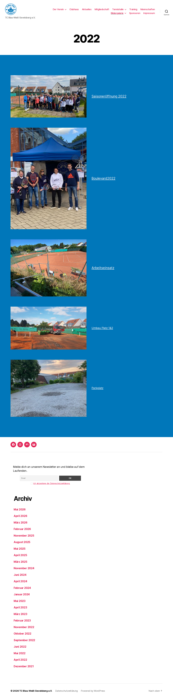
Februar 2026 (22, 529)
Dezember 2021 (24, 666)
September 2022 (24, 640)
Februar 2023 (22, 620)
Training (133, 9)
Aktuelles (87, 9)
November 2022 (24, 627)
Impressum (149, 13)
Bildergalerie (117, 13)
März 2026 (20, 522)
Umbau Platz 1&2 (102, 328)
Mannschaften (147, 9)
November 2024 (24, 568)
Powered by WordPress (93, 690)
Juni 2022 (20, 646)
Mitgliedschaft (102, 9)
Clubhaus (74, 9)
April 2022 (20, 659)
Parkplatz (97, 388)
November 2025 (24, 535)
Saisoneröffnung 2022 (109, 96)
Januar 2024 (22, 594)
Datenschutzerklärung (66, 690)
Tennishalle (118, 9)
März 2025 (20, 561)
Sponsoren (134, 13)
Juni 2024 (20, 574)
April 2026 (20, 516)
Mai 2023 (19, 601)
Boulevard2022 (103, 178)
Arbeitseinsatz (103, 268)
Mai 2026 (20, 509)
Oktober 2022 (22, 633)
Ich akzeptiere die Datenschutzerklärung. (51, 483)
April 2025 (20, 555)
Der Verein (58, 9)
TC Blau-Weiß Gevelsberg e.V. (35, 690)
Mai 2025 (19, 548)
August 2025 (22, 542)
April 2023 (20, 607)
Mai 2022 (19, 653)
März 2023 (20, 614)
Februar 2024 (22, 587)
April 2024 (20, 581)
